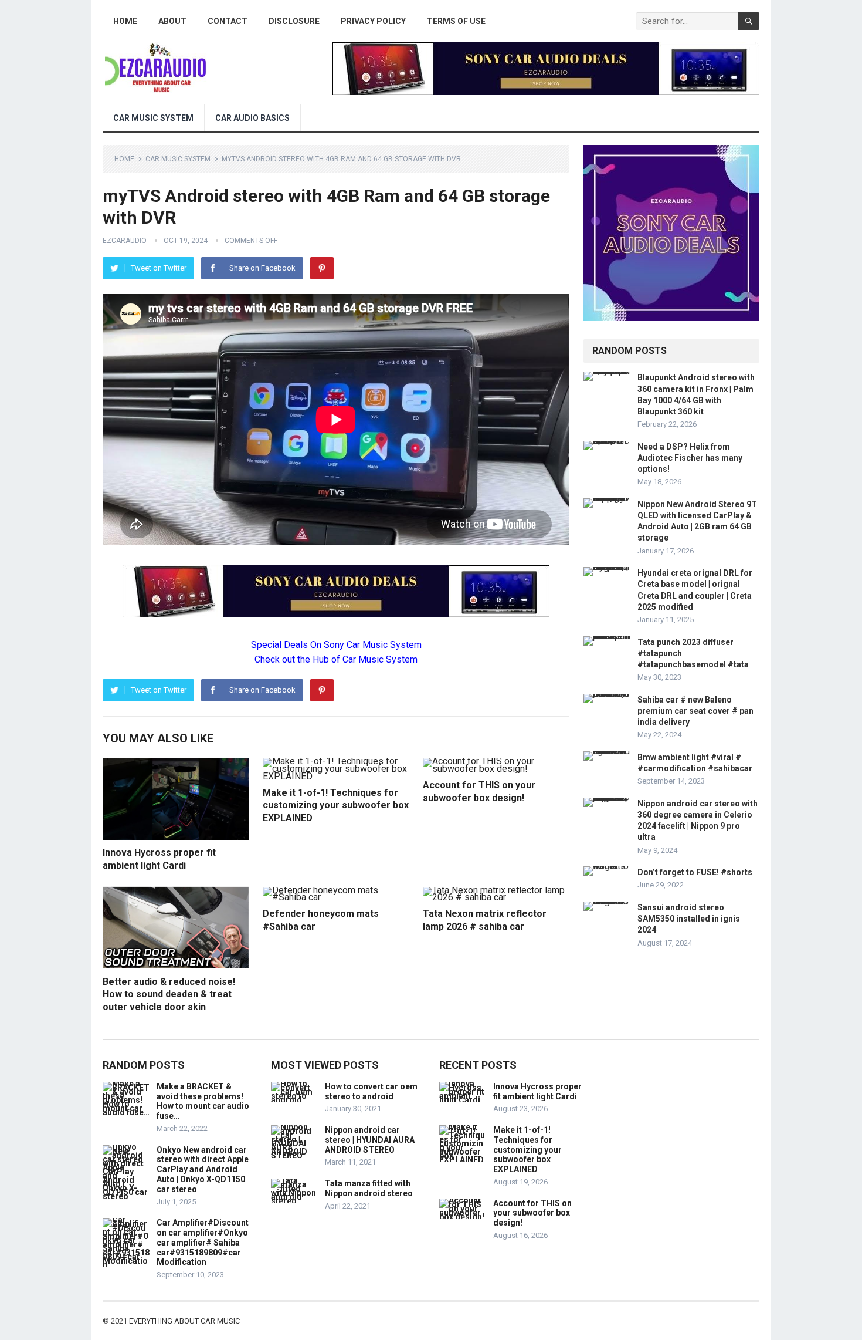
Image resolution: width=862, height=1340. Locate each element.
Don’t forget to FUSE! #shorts (694, 872)
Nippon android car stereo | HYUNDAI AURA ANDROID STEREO (370, 1140)
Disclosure (294, 21)
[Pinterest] (322, 268)
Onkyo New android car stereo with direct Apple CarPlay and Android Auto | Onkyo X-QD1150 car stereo (203, 1169)
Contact (227, 21)
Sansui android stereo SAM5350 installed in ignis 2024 (688, 918)
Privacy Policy (373, 21)
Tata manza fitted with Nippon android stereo (369, 1188)
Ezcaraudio (125, 241)
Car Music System (153, 118)
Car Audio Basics (252, 118)
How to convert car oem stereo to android (371, 1091)
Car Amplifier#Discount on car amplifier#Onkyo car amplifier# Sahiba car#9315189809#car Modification (203, 1242)
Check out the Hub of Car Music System (336, 659)
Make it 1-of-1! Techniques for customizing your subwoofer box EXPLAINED (336, 805)
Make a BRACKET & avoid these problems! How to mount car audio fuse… (203, 1101)
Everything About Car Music (184, 1321)
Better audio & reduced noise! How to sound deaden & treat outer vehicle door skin (169, 994)
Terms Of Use (456, 21)
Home (125, 21)
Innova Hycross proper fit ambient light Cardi (537, 1091)
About (172, 21)
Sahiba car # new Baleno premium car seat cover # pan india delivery (695, 711)
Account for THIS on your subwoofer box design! (532, 1213)
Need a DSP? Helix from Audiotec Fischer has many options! (689, 458)
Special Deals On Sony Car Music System (336, 644)
